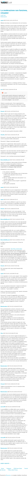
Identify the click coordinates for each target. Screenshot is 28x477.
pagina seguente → (6, 463)
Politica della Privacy (13, 470)
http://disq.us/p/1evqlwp (16, 248)
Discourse (8, 475)
